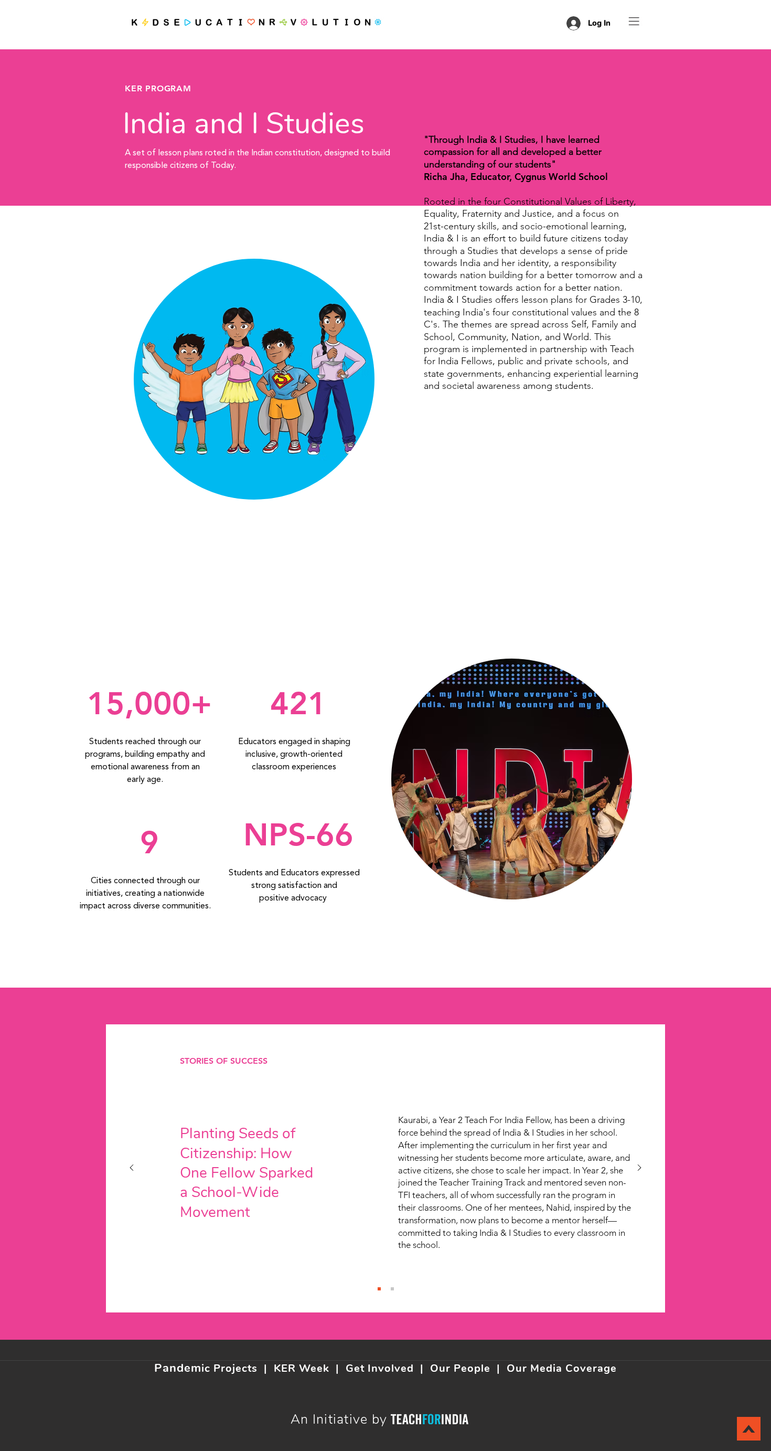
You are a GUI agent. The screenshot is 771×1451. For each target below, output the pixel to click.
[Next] (639, 1168)
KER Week (301, 1368)
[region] (256, 378)
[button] (634, 21)
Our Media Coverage (562, 1368)
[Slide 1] (379, 1288)
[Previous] (131, 1168)
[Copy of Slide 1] (392, 1288)
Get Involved (380, 1368)
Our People (460, 1368)
